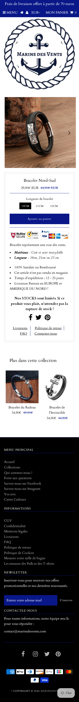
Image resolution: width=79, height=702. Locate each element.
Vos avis (10, 494)
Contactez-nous (46, 333)
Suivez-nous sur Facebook (22, 483)
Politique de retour (48, 328)
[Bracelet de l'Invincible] (57, 386)
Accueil (9, 462)
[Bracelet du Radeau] (22, 386)
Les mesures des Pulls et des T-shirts (29, 563)
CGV (8, 520)
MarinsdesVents (53, 691)
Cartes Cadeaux (15, 499)
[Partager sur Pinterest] (47, 318)
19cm (25, 206)
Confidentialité (14, 526)
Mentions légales (15, 531)
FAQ (23, 333)
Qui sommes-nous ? (18, 473)
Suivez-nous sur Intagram (22, 488)
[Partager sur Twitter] (38, 318)
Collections (12, 467)
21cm (39, 206)
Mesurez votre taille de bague (24, 558)
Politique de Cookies (19, 553)
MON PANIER (61, 12)
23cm (54, 206)
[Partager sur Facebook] (30, 318)
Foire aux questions (18, 478)
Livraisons (20, 328)
